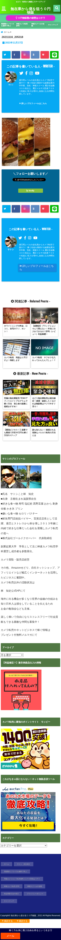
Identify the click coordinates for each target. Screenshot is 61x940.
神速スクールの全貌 (37, 25)
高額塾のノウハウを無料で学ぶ (7, 25)
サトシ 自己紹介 (23, 864)
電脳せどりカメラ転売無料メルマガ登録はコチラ (22, 879)
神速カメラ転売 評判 (22, 25)
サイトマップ (53, 25)
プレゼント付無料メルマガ (16, 634)
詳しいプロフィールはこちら (34, 103)
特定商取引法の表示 (11, 894)
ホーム (6, 864)
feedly (31, 191)
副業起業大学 (8, 546)
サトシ (10, 85)
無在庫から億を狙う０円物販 (31, 10)
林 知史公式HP (10, 590)
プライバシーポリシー (35, 894)
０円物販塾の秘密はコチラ (31, 18)
